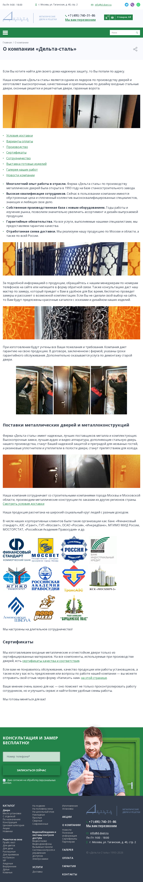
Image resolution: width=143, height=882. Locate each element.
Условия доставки (19, 135)
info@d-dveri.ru (103, 4)
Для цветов (9, 845)
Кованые (7, 872)
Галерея (67, 849)
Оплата (67, 858)
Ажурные (8, 863)
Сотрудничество (18, 158)
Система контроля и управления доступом (43, 852)
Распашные (9, 851)
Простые (37, 817)
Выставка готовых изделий (26, 164)
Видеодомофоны (42, 844)
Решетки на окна (12, 839)
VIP (4, 860)
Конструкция (10, 822)
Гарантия (69, 866)
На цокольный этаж (43, 811)
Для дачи (8, 848)
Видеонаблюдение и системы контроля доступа (44, 835)
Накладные (38, 814)
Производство (17, 147)
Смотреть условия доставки (23, 504)
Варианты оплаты (19, 141)
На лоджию (38, 805)
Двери (6, 810)
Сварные (37, 820)
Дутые (6, 869)
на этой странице (94, 678)
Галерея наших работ (22, 170)
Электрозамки (40, 858)
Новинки (8, 831)
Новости (67, 829)
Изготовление (70, 805)
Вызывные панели (42, 846)
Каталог (9, 805)
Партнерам (68, 841)
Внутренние (9, 866)
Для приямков (11, 854)
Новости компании (20, 175)
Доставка (37, 871)
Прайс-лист (9, 842)
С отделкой (9, 816)
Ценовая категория (13, 825)
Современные (40, 823)
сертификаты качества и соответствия (50, 661)
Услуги (37, 867)
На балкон (9, 857)
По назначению (11, 819)
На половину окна (42, 808)
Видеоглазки (39, 841)
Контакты (69, 874)
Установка (67, 808)
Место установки (12, 813)
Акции (6, 828)
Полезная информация (69, 834)
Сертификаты (16, 152)
